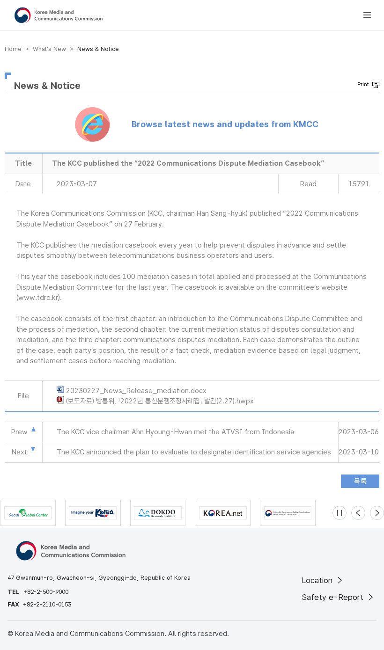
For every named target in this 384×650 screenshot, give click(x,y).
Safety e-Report (334, 597)
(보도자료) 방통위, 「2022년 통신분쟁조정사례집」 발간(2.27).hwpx (160, 401)
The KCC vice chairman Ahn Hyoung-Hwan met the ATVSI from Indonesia (175, 432)
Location (318, 580)
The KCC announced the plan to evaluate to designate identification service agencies (194, 452)
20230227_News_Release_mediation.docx (136, 391)
